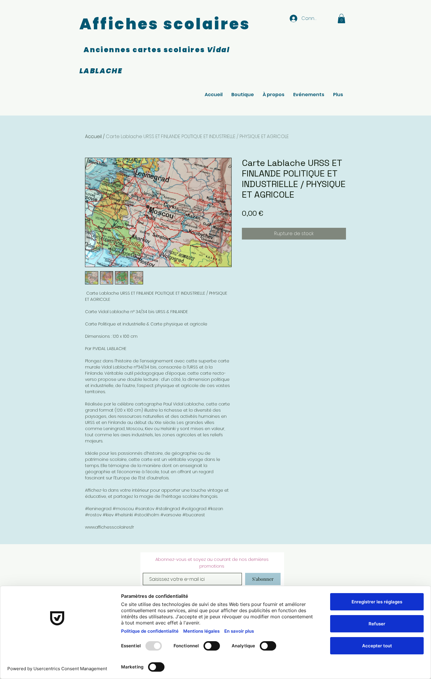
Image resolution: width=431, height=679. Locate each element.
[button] (341, 18)
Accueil (93, 136)
